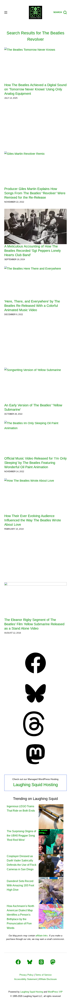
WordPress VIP (55, 992)
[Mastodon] (35, 765)
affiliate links (42, 935)
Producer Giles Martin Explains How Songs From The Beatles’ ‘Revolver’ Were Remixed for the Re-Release (34, 193)
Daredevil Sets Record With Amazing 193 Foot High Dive (20, 885)
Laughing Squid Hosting (35, 784)
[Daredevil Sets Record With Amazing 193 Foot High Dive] (51, 891)
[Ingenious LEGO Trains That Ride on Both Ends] (51, 816)
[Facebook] (35, 674)
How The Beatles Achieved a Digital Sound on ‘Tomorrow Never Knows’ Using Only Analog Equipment (35, 89)
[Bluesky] (35, 705)
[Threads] (35, 735)
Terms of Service (43, 975)
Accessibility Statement (25, 979)
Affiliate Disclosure (48, 979)
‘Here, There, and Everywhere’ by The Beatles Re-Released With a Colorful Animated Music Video (32, 305)
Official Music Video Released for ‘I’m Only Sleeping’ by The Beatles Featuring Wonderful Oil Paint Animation (35, 463)
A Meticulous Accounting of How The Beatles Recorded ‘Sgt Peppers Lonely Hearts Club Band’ (32, 250)
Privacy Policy (26, 975)
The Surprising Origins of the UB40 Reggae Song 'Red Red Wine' (21, 835)
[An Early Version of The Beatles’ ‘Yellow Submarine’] (35, 385)
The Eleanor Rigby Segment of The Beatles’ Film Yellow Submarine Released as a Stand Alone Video (34, 624)
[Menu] (5, 12)
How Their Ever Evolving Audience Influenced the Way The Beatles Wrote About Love (32, 520)
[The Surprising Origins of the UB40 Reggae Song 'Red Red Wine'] (51, 841)
